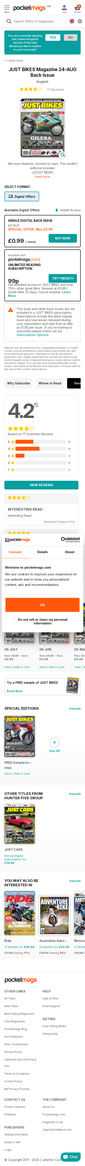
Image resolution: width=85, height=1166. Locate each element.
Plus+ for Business (16, 1044)
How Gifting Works (54, 1026)
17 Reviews (55, 89)
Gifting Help (50, 1033)
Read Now (14, 691)
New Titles (11, 1006)
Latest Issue (15, 60)
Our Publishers (13, 1036)
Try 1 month (62, 278)
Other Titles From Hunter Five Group (23, 793)
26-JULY (11, 649)
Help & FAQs (50, 998)
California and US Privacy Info (20, 1063)
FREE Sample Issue (18, 762)
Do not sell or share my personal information (42, 621)
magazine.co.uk (52, 1122)
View (7, 667)
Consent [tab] (15, 552)
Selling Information (16, 1134)
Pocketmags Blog (15, 1029)
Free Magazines (14, 1021)
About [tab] (70, 552)
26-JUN (45, 649)
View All (75, 708)
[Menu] (7, 8)
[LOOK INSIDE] (42, 156)
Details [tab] (42, 552)
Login (8, 1149)
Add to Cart (22, 667)
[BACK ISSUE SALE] (19, 642)
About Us (48, 1106)
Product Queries (14, 1106)
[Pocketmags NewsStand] (28, 8)
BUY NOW (62, 238)
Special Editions (21, 708)
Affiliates (10, 1114)
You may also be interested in (21, 880)
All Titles (9, 998)
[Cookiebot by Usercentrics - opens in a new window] (61, 540)
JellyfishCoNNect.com (56, 1129)
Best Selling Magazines (19, 1013)
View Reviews (41, 485)
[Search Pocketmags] (9, 22)
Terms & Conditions (17, 1073)
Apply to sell (12, 1142)
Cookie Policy (13, 1081)
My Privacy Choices (17, 1089)
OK (42, 605)
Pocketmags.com (53, 1114)
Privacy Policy (13, 1051)
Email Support (51, 1006)
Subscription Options (33, 335)
